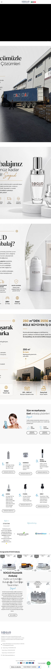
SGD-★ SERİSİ (13, 615)
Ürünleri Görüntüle (8, 472)
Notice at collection (16, 667)
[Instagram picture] (8, 562)
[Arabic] (32, 2)
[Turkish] (35, 2)
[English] (33, 2)
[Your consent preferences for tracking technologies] (48, 666)
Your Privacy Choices (29, 667)
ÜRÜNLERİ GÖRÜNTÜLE (32, 433)
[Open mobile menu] (1, 2)
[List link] (13, 647)
